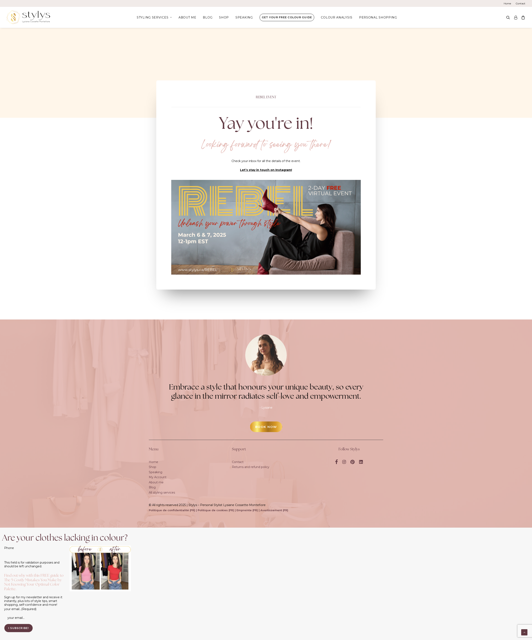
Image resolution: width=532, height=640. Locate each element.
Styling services (152, 17)
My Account (157, 477)
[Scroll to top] (524, 632)
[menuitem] (508, 3)
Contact (520, 3)
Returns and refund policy (250, 467)
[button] (509, 17)
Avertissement (271, 510)
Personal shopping (378, 17)
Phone (9, 548)
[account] (515, 17)
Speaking (244, 17)
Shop (224, 17)
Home (507, 3)
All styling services (162, 492)
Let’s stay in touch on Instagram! (266, 170)
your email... (20, 609)
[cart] (522, 17)
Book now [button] (266, 427)
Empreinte (244, 510)
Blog (207, 17)
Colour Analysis (336, 17)
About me (187, 17)
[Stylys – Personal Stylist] (28, 17)
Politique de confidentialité (169, 510)
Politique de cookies (213, 510)
